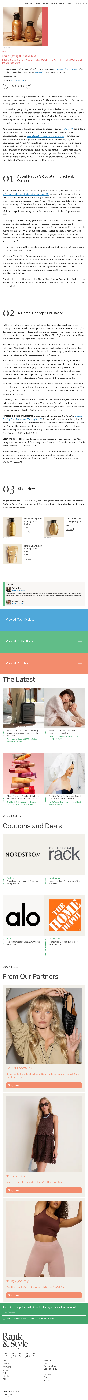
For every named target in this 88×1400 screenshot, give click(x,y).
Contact (47, 1374)
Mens (61, 3)
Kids (69, 3)
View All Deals (10, 967)
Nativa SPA (68, 128)
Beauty (45, 3)
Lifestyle (77, 3)
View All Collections (19, 641)
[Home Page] (13, 3)
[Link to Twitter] (34, 1358)
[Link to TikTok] (27, 1358)
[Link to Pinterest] (20, 1358)
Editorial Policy (50, 1369)
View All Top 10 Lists (20, 619)
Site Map (48, 1380)
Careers (47, 1377)
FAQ (45, 1372)
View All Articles (17, 663)
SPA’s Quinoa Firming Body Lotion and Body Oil (26, 193)
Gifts (5, 1379)
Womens (53, 3)
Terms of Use (7, 1397)
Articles (5, 52)
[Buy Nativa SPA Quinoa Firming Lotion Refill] (12, 554)
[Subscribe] (81, 1312)
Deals (37, 3)
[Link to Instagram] (13, 1358)
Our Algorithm (50, 1366)
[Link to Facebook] (6, 1358)
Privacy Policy (49, 1318)
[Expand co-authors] (25, 80)
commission (40, 72)
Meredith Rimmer (17, 80)
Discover (29, 3)
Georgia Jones (17, 603)
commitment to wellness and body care (45, 135)
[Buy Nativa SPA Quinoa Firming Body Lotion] (12, 527)
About (46, 1363)
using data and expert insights (65, 69)
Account (47, 1361)
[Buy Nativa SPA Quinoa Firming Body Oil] (54, 527)
